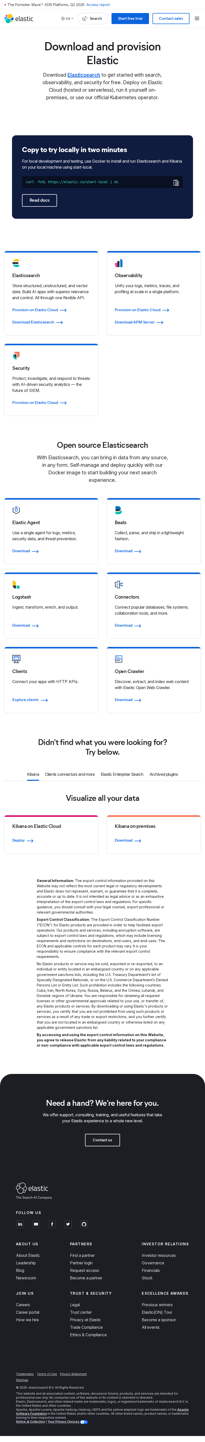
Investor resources (159, 1255)
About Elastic (28, 1255)
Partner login (81, 1262)
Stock (147, 1277)
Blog (20, 1270)
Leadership (26, 1262)
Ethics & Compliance (88, 1334)
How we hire (27, 1319)
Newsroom (26, 1277)
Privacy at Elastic (85, 1319)
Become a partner (86, 1277)
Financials (151, 1270)
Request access (84, 1270)
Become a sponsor (159, 1319)
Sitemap (22, 1380)
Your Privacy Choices (64, 1421)
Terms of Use (47, 1374)
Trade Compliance (86, 1327)
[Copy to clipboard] (175, 182)
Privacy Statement (73, 1374)
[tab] (33, 775)
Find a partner (82, 1255)
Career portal (27, 1312)
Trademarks (25, 1374)
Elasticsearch (84, 75)
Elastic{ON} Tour (157, 1312)
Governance (153, 1262)
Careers (23, 1304)
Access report (98, 5)
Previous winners (157, 1304)
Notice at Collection (30, 1421)
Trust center (81, 1312)
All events (151, 1327)
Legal (75, 1304)
